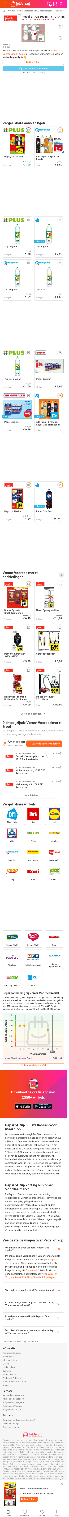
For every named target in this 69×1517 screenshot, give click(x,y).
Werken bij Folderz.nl (12, 1378)
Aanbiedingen (46, 11)
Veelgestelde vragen (12, 1353)
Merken (6, 1364)
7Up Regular (50, 1277)
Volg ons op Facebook (13, 1399)
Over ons (7, 1371)
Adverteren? (8, 1356)
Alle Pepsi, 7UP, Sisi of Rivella (25, 1277)
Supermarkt (32, 1270)
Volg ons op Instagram (13, 1402)
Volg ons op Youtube (12, 1406)
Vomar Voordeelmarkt (27, 11)
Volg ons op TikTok (12, 1409)
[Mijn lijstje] (55, 4)
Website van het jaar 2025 (14, 1381)
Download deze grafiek (35, 1065)
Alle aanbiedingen (11, 1360)
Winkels (11, 11)
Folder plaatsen (10, 1374)
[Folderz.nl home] (20, 4)
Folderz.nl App (9, 1367)
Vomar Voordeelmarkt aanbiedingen (20, 575)
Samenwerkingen (11, 1427)
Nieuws (6, 1385)
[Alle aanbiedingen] (61, 575)
